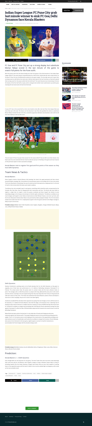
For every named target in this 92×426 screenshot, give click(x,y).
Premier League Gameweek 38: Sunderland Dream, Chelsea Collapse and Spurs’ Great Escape (78, 106)
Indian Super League (46, 373)
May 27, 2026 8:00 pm (76, 92)
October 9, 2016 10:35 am (20, 23)
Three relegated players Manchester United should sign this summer (74, 80)
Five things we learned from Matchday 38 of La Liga (78, 97)
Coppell (19, 373)
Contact (22, 1)
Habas (38, 373)
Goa (34, 373)
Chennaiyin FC (12, 373)
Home (7, 4)
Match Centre (15, 4)
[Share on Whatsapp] (53, 60)
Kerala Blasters (9, 375)
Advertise (10, 1)
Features (32, 4)
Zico (20, 375)
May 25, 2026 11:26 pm (76, 100)
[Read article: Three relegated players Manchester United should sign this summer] (74, 76)
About (6, 1)
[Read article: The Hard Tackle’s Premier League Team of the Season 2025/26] (66, 90)
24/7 (81, 10)
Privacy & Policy (16, 1)
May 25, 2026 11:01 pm (76, 111)
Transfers (25, 4)
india (9, 8)
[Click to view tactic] (32, 256)
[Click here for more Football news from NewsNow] (68, 10)
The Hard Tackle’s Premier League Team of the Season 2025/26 (79, 89)
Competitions (41, 4)
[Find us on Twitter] (80, 1)
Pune (16, 375)
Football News (78, 10)
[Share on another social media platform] (57, 60)
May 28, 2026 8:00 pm (67, 83)
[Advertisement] (32, 97)
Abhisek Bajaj (9, 23)
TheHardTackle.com (12, 422)
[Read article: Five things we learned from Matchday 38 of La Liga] (66, 98)
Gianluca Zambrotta (27, 373)
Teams (50, 4)
